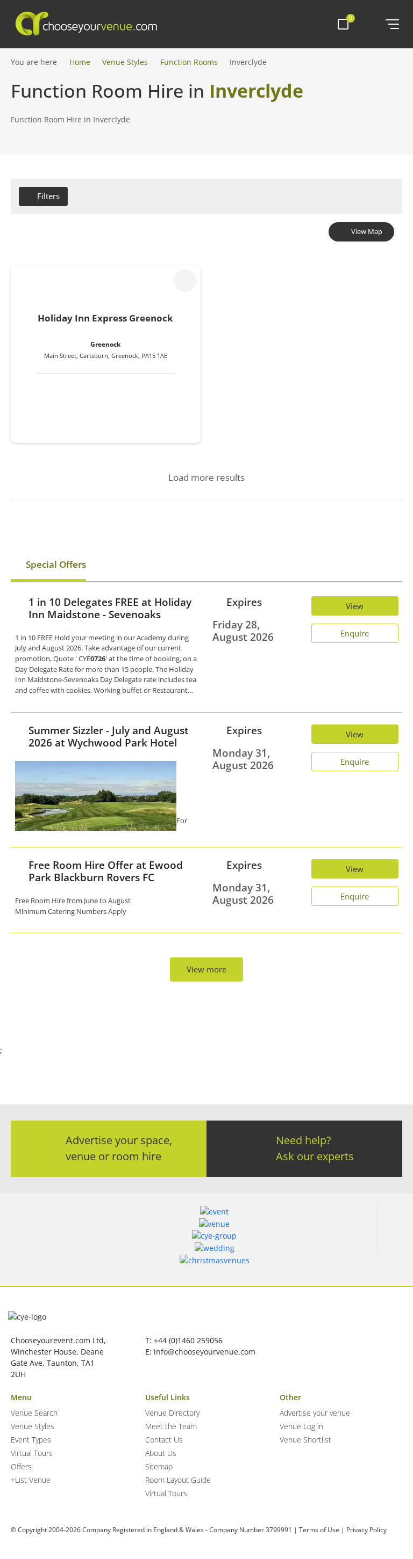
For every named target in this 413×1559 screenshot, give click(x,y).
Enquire (354, 633)
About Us (160, 1453)
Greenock (105, 344)
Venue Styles (125, 62)
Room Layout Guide (178, 1480)
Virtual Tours (32, 1453)
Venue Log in (301, 1426)
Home (79, 62)
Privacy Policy (366, 1529)
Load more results (206, 477)
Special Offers (55, 564)
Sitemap (159, 1466)
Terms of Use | (322, 1529)
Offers (21, 1466)
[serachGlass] (369, 24)
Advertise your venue (315, 1413)
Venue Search (34, 1413)
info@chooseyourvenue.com (204, 1351)
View (355, 606)
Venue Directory (172, 1413)
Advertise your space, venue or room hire (119, 1148)
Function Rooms (189, 62)
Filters (48, 196)
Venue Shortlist (305, 1439)
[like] (185, 280)
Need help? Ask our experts (315, 1148)
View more (206, 969)
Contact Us (164, 1439)
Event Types (31, 1439)
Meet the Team (171, 1426)
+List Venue (31, 1480)
